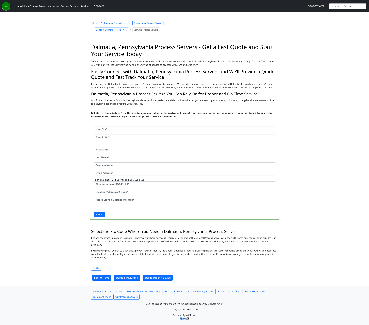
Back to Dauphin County (157, 277)
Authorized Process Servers (63, 6)
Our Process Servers (126, 296)
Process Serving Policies (201, 291)
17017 (96, 267)
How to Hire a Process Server (30, 6)
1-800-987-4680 (316, 6)
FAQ (167, 291)
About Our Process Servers (108, 291)
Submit (99, 214)
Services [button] (85, 6)
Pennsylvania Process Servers (148, 23)
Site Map (178, 291)
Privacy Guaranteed (255, 291)
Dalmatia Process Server (116, 23)
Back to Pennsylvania (126, 277)
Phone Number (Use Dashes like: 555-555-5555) (119, 179)
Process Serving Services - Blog (144, 291)
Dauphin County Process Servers (111, 29)
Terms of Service (102, 296)
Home (95, 23)
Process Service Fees (229, 291)
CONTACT (99, 6)
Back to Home (101, 277)
